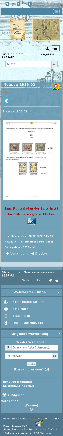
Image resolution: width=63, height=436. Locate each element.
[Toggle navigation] (56, 11)
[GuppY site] (39, 426)
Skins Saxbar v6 (14, 429)
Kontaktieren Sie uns (28, 301)
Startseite (31, 54)
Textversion (21, 315)
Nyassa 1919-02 (19, 84)
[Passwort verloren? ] (31, 369)
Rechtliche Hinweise (28, 322)
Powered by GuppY (16, 418)
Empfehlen (20, 308)
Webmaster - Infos (37, 292)
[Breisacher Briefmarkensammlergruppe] (35, 29)
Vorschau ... (19, 253)
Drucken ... (43, 253)
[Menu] (56, 48)
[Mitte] (18, 4)
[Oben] (7, 4)
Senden (31, 364)
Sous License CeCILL (43, 429)
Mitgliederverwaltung (36, 334)
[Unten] (30, 4)
